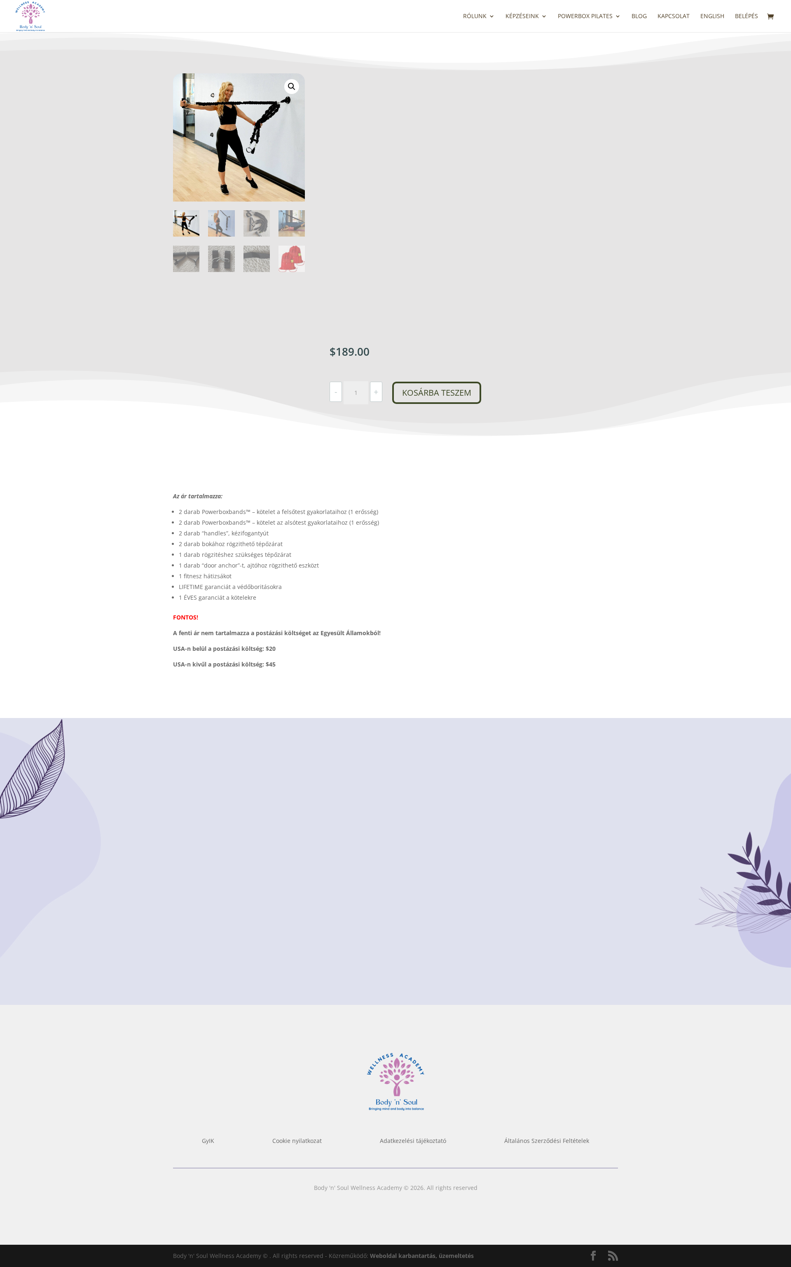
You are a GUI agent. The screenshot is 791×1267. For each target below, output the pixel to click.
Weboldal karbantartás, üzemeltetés (422, 1256)
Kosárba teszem (436, 392)
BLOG (639, 16)
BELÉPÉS (746, 16)
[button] (291, 86)
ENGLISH (712, 16)
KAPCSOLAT (674, 16)
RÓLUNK (475, 16)
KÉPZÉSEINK (522, 16)
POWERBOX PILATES (585, 16)
